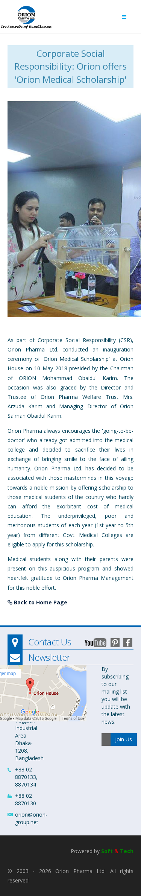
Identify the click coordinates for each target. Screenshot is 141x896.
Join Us (123, 739)
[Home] (26, 15)
